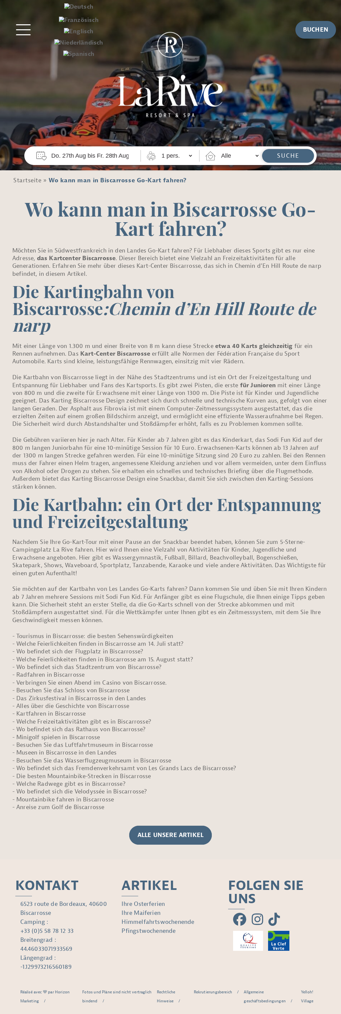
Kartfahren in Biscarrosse (51, 714)
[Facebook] (239, 920)
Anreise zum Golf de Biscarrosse (60, 807)
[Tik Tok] (274, 920)
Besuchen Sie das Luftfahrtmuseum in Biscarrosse (84, 745)
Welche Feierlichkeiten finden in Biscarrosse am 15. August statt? (104, 659)
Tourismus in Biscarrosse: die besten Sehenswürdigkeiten (94, 636)
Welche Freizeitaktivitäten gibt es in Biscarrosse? (83, 722)
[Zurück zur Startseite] (170, 71)
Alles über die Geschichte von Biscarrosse (72, 706)
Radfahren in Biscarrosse (50, 675)
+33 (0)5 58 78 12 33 (47, 931)
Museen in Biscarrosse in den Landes (66, 753)
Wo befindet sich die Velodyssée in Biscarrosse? (81, 791)
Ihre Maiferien (141, 913)
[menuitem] (79, 7)
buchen (315, 30)
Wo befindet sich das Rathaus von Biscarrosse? (81, 729)
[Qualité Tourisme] (248, 941)
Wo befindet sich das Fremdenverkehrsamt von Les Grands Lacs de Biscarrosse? (126, 768)
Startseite (27, 180)
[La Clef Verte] (278, 941)
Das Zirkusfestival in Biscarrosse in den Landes (81, 698)
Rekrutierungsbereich (213, 992)
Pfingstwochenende (148, 931)
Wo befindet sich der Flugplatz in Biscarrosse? (79, 651)
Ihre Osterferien (143, 904)
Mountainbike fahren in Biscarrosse (65, 799)
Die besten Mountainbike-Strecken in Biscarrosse (83, 776)
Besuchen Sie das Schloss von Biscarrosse (73, 690)
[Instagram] (257, 920)
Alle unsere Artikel (170, 835)
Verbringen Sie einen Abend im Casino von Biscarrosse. (91, 683)
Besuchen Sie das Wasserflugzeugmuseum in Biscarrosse (93, 760)
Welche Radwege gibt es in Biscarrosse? (71, 784)
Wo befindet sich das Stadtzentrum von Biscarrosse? (89, 667)
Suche (288, 156)
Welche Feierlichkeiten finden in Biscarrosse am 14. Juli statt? (99, 644)
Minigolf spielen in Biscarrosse (58, 737)
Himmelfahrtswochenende (158, 922)
